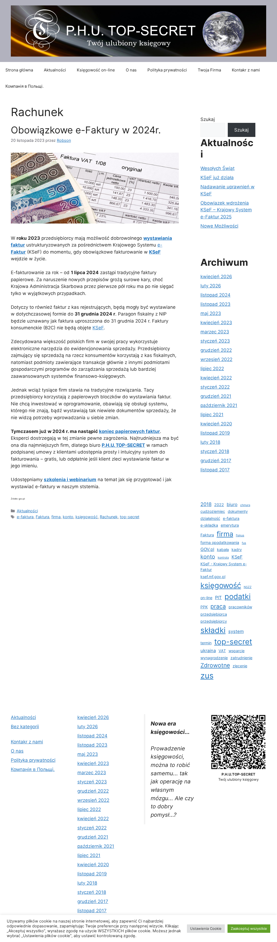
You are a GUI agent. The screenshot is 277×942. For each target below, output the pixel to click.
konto (68, 516)
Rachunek (109, 516)
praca (218, 606)
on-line (206, 597)
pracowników (240, 607)
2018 (206, 504)
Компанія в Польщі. (24, 86)
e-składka (209, 525)
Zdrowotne (215, 665)
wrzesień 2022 (216, 359)
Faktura (42, 516)
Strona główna (19, 70)
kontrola (223, 557)
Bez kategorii (25, 726)
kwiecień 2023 (216, 322)
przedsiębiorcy (213, 621)
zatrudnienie (241, 657)
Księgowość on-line (96, 70)
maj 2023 (210, 313)
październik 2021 (218, 405)
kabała (223, 549)
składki (213, 630)
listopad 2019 (215, 433)
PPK (204, 607)
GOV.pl (207, 549)
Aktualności (55, 70)
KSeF (98, 327)
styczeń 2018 (214, 451)
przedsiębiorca (213, 614)
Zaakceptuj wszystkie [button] (249, 928)
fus (244, 543)
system (236, 631)
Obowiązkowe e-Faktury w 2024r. (86, 130)
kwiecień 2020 (216, 423)
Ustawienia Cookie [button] (206, 928)
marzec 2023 (214, 331)
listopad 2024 (215, 295)
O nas (131, 70)
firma (56, 516)
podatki (238, 596)
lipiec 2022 (212, 368)
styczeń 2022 (215, 387)
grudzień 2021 (215, 396)
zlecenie (240, 666)
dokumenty (238, 511)
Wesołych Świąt (217, 168)
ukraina (208, 650)
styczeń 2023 (215, 341)
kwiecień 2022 (216, 377)
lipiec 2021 (211, 414)
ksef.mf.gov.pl (212, 576)
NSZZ (248, 587)
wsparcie (237, 650)
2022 (219, 504)
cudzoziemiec (212, 511)
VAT (222, 650)
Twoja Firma (209, 70)
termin (206, 643)
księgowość (86, 516)
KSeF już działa (217, 177)
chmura (245, 505)
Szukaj (207, 119)
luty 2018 (210, 442)
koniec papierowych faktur (129, 431)
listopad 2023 (215, 304)
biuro (232, 504)
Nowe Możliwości (219, 226)
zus (206, 675)
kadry (237, 549)
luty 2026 (210, 285)
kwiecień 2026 (216, 276)
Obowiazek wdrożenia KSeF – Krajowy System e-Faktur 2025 (226, 209)
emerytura (230, 525)
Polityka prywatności (167, 70)
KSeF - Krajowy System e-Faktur (223, 567)
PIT (218, 597)
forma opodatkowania (219, 542)
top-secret (129, 516)
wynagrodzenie (214, 657)
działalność (210, 518)
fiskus (240, 535)
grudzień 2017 (215, 460)
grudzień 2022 (216, 350)
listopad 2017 (215, 469)
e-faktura (25, 516)
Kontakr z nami (246, 70)
